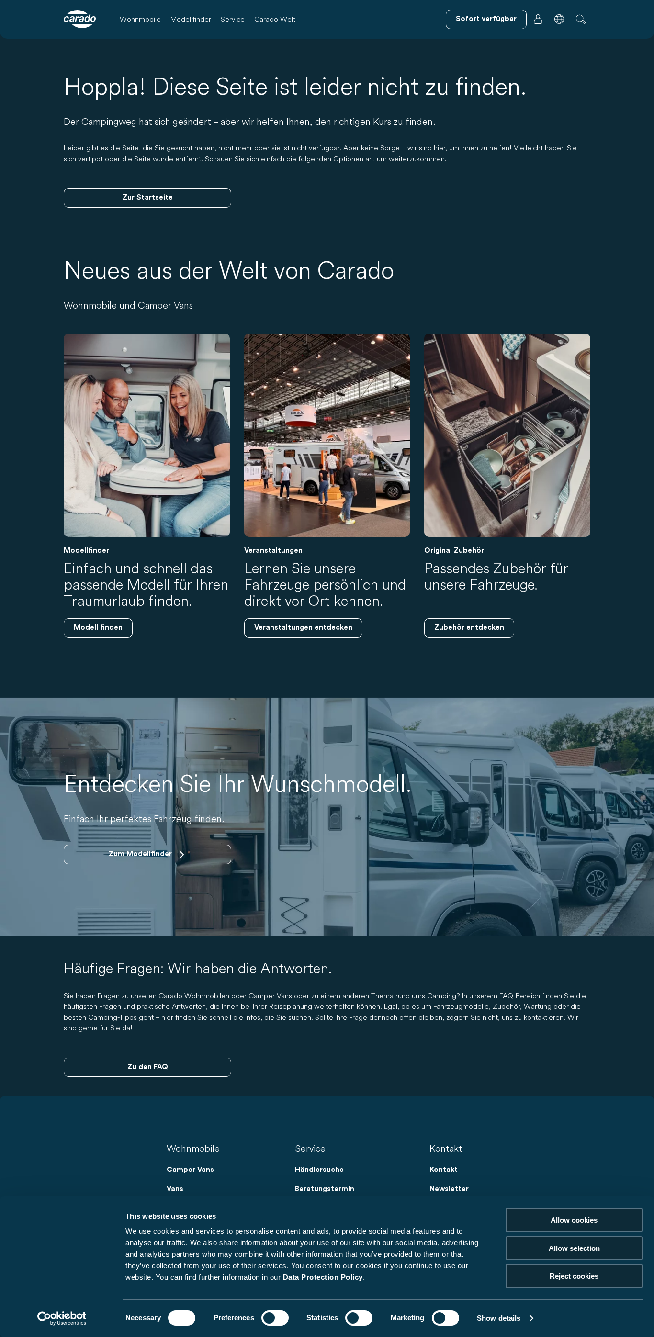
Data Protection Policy (323, 1277)
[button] (559, 19)
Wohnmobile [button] (140, 18)
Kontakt (443, 1169)
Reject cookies (574, 1276)
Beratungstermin (324, 1188)
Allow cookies (574, 1220)
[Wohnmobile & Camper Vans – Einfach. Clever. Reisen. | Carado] (80, 19)
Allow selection (574, 1248)
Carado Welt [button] (274, 18)
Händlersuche (319, 1169)
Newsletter (449, 1188)
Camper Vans (190, 1169)
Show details (498, 1318)
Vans (175, 1188)
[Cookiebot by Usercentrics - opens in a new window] (62, 1318)
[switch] (275, 1318)
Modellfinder (190, 18)
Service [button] (233, 18)
